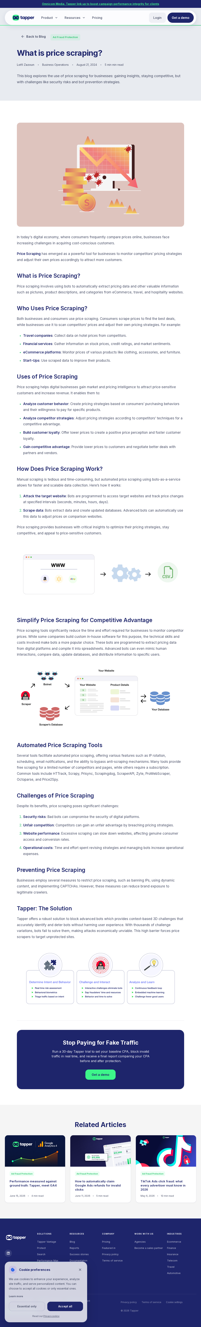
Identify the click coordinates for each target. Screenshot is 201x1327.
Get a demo (180, 18)
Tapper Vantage (46, 1241)
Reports (74, 1248)
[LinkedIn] (8, 1253)
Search (41, 1254)
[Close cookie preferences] (80, 1270)
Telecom (172, 1260)
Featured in (108, 1248)
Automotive (174, 1273)
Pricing (97, 18)
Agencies (140, 1241)
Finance (171, 1248)
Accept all (65, 1306)
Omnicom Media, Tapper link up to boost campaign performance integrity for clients (100, 3)
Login (157, 18)
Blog (72, 1241)
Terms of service (112, 1260)
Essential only (27, 1306)
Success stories (79, 1254)
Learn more (16, 1296)
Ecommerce (174, 1241)
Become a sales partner (148, 1248)
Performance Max (47, 1260)
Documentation (78, 1260)
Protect (41, 1248)
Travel (171, 1266)
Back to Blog (36, 36)
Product (47, 18)
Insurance (172, 1254)
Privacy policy (110, 1254)
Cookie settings (174, 1302)
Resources (72, 18)
